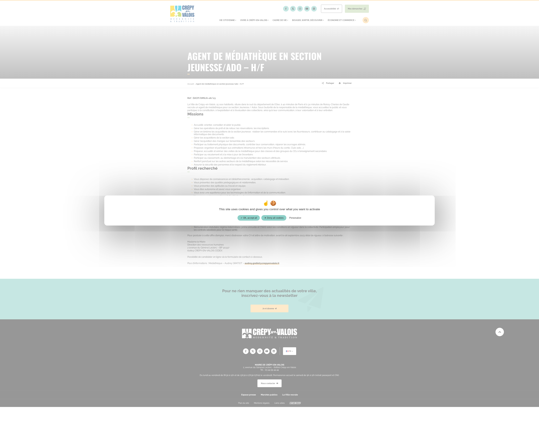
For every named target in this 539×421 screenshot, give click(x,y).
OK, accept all (250, 218)
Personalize (295, 218)
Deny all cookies (275, 218)
